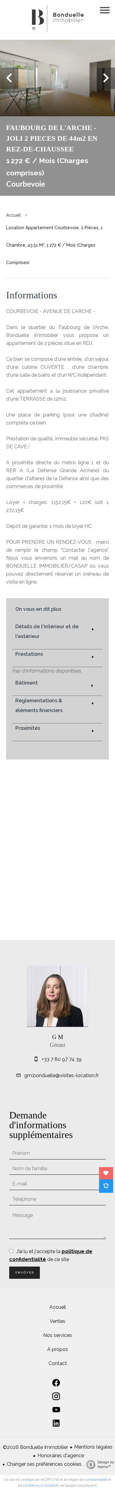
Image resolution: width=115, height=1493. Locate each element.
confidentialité (95, 1480)
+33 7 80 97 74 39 (62, 1059)
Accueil (13, 215)
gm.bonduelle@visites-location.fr (61, 1075)
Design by (106, 1464)
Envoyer (24, 1272)
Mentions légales (93, 1447)
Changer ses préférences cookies (44, 1464)
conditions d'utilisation (41, 1485)
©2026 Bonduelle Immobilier (35, 1447)
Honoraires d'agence (60, 1455)
